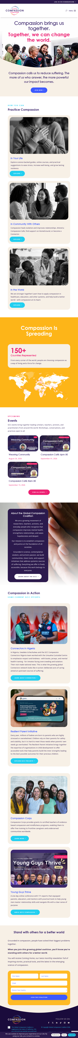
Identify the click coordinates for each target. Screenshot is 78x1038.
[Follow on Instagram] (64, 1022)
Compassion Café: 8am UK (22, 481)
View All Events (38, 492)
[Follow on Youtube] (68, 1022)
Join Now (39, 90)
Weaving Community (19, 454)
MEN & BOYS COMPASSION (24, 912)
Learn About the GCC (27, 576)
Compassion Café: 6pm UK (54, 454)
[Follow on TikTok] (60, 1022)
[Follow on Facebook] (48, 1022)
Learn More (19, 838)
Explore (17, 173)
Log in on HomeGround (64, 2)
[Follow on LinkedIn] (56, 1022)
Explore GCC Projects (23, 761)
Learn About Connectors (25, 678)
